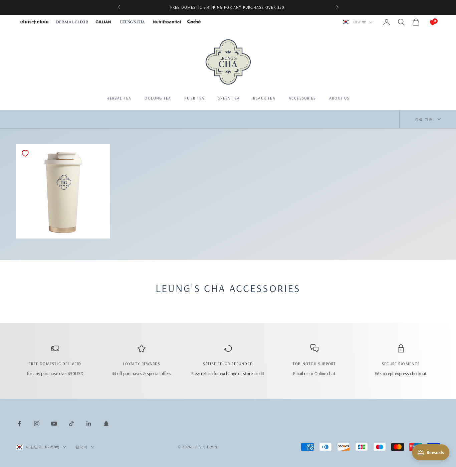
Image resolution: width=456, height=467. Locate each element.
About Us (339, 98)
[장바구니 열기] (426, 22)
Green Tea (229, 98)
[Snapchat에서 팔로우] (106, 423)
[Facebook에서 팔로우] (19, 423)
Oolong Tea (158, 98)
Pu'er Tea (194, 98)
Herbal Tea (118, 98)
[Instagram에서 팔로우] (36, 423)
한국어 (81, 447)
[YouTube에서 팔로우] (54, 423)
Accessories (302, 98)
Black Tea (264, 98)
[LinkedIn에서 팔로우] (88, 423)
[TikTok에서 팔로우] (71, 423)
